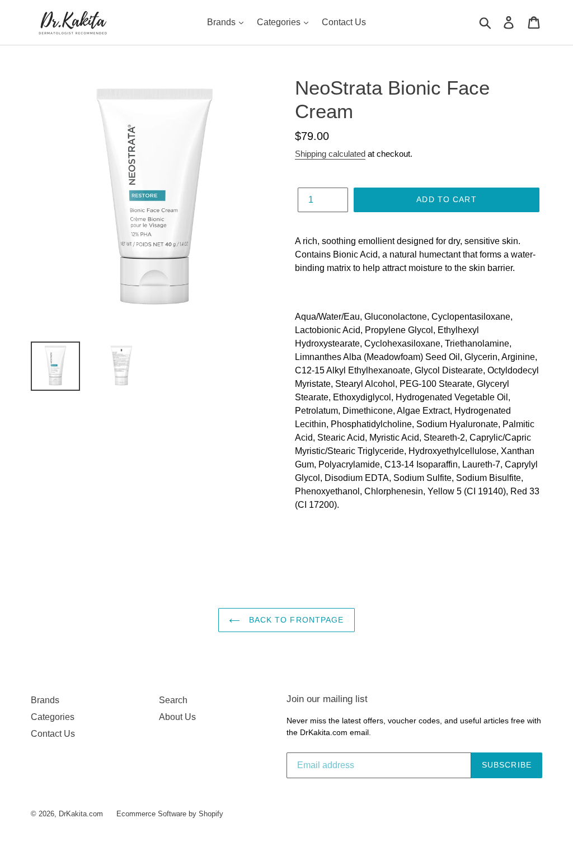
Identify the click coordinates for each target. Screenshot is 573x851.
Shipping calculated (330, 153)
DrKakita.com (81, 814)
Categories (280, 22)
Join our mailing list (327, 699)
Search (173, 700)
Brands (222, 22)
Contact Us (344, 22)
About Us (177, 717)
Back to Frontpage (295, 619)
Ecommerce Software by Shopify (169, 814)
